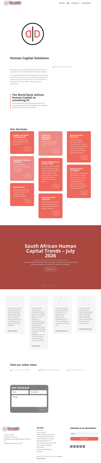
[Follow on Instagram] (77, 446)
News (49, 260)
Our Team (62, 3)
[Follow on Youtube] (84, 446)
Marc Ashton (38, 260)
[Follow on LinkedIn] (80, 446)
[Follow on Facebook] (71, 446)
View (27, 149)
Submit (42, 409)
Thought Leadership (56, 260)
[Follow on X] (74, 446)
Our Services (74, 3)
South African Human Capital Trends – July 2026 (50, 251)
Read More (50, 269)
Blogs (68, 3)
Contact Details (86, 3)
